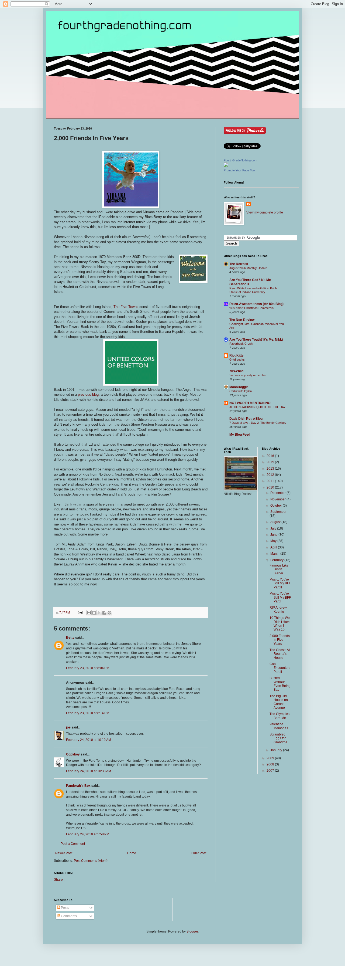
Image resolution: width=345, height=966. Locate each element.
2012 (271, 475)
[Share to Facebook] (104, 612)
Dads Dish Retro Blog (246, 419)
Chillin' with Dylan (240, 391)
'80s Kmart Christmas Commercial (251, 308)
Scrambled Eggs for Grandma (278, 738)
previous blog (88, 394)
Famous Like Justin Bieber (279, 569)
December (278, 493)
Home (131, 853)
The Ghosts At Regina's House (280, 654)
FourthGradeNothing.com (240, 160)
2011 (271, 481)
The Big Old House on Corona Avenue (279, 702)
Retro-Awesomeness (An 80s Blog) (256, 304)
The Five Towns (125, 307)
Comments (68, 916)
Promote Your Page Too (239, 170)
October (276, 505)
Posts (64, 908)
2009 (271, 758)
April (274, 547)
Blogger (192, 931)
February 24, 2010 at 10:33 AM (88, 771)
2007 (271, 770)
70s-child (236, 371)
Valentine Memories (279, 726)
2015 (271, 462)
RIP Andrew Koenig (278, 609)
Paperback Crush (241, 343)
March (275, 553)
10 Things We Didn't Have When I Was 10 (280, 623)
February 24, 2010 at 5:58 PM (87, 834)
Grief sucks (237, 359)
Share (58, 880)
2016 (271, 456)
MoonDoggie (239, 387)
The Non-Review (241, 320)
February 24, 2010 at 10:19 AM (88, 740)
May (273, 541)
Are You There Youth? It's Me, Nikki (256, 339)
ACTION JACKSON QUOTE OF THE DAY (257, 407)
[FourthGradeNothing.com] (226, 166)
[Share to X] (99, 612)
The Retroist (238, 264)
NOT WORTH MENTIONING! (250, 403)
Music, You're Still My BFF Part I (280, 597)
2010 (271, 487)
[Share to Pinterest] (109, 612)
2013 (271, 468)
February (277, 560)
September (278, 512)
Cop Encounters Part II (280, 668)
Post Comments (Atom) (91, 861)
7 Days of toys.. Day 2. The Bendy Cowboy (257, 422)
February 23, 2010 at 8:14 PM (87, 713)
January (276, 750)
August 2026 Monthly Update (248, 268)
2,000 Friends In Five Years (280, 640)
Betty (70, 637)
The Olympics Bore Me (279, 716)
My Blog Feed (239, 434)
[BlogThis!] (94, 612)
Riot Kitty (236, 355)
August (275, 522)
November (278, 499)
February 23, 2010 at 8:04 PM (87, 668)
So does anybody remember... (249, 375)
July (273, 528)
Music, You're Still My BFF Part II (280, 583)
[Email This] (89, 612)
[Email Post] (80, 612)
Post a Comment (73, 844)
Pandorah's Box (78, 786)
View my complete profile (264, 212)
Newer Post (63, 853)
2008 (271, 764)
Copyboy (73, 754)
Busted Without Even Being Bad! (280, 684)
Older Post (198, 853)
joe (68, 727)
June (274, 535)
